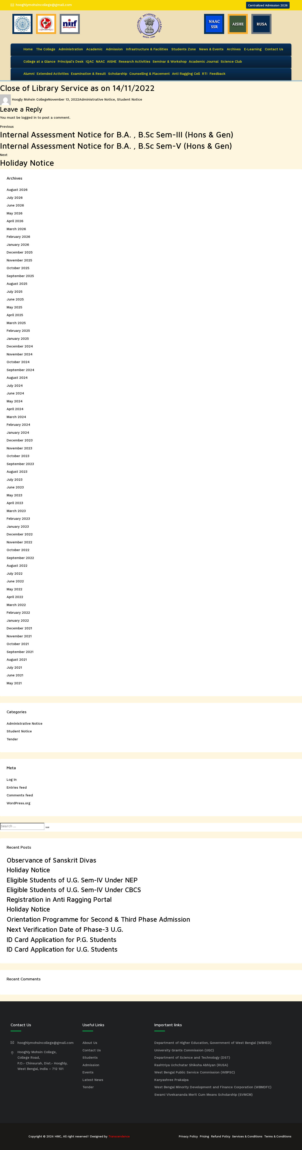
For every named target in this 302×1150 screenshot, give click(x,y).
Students (90, 1058)
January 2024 (18, 433)
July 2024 (15, 386)
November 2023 (19, 448)
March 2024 (16, 417)
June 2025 (15, 299)
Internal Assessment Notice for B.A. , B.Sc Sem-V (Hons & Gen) (116, 145)
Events (88, 1072)
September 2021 (20, 652)
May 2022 (14, 589)
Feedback (218, 74)
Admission (114, 49)
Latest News (92, 1080)
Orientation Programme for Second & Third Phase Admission (98, 919)
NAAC (100, 62)
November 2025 (19, 260)
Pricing (204, 1136)
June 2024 (15, 393)
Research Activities (134, 62)
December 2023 (20, 440)
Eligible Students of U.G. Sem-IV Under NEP (72, 880)
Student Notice (129, 99)
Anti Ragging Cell (186, 74)
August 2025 (17, 284)
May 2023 (14, 495)
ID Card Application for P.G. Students (62, 939)
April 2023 (15, 503)
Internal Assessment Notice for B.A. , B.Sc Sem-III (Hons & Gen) (116, 134)
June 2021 (15, 675)
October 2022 (18, 550)
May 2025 (14, 307)
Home (28, 49)
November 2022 (19, 542)
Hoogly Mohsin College (30, 99)
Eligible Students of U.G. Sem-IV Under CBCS (74, 889)
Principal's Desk (71, 62)
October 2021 (18, 644)
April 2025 (15, 315)
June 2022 (15, 581)
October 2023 (18, 456)
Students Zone (183, 49)
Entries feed (17, 788)
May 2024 (15, 401)
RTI (204, 74)
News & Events (211, 49)
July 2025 (14, 292)
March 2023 (16, 511)
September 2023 (20, 464)
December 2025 (19, 252)
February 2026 (18, 237)
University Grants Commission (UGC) (184, 1050)
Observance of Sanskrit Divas (51, 860)
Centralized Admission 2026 (268, 5)
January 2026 (18, 245)
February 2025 (18, 331)
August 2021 (17, 660)
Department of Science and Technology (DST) (192, 1058)
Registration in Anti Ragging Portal (59, 899)
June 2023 (15, 487)
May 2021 (14, 683)
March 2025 (16, 323)
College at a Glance (39, 62)
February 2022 (18, 613)
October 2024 (18, 362)
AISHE (112, 62)
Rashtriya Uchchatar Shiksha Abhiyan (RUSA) (191, 1065)
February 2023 (18, 519)
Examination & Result (88, 74)
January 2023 (18, 527)
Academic (94, 49)
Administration (71, 49)
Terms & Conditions (277, 1136)
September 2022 (20, 558)
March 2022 (16, 605)
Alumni (28, 74)
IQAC (90, 62)
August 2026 (17, 190)
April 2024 (15, 409)
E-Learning (253, 49)
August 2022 (17, 566)
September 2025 (20, 276)
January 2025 (18, 339)
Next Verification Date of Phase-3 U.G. (65, 929)
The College (45, 49)
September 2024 (20, 370)
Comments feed (20, 795)
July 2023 (15, 480)
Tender (12, 739)
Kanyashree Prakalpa (171, 1080)
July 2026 (15, 198)
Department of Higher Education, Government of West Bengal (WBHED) (212, 1043)
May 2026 (14, 213)
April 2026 (15, 221)
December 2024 (20, 346)
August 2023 (17, 472)
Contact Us (274, 49)
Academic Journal (203, 62)
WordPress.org (18, 803)
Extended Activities (53, 74)
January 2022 (18, 621)
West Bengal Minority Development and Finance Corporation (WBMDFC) (212, 1087)
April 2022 (15, 597)
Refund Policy (220, 1136)
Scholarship (117, 74)
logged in (28, 118)
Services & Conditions (247, 1136)
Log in (12, 780)
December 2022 (20, 534)
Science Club (231, 62)
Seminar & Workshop (170, 62)
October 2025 (18, 268)
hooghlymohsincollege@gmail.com (44, 5)
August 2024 (17, 378)
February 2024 (18, 425)
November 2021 (19, 636)
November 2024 (19, 354)
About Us (89, 1043)
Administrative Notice (97, 99)
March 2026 (16, 229)
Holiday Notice (28, 870)
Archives (234, 49)
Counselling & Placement (149, 74)
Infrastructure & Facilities (147, 49)
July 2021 (14, 668)
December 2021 (19, 628)
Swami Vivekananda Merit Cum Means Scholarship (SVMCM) (203, 1095)
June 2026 (15, 205)
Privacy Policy (188, 1136)
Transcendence (119, 1136)
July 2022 (15, 574)
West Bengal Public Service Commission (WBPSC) (194, 1072)
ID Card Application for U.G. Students (62, 949)
